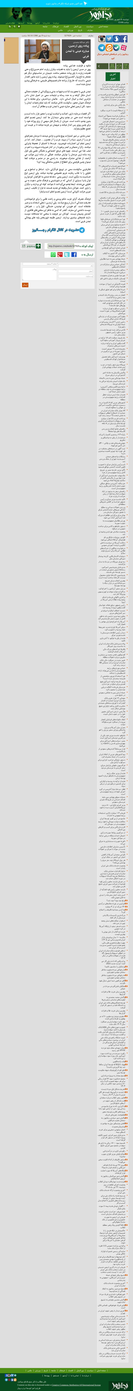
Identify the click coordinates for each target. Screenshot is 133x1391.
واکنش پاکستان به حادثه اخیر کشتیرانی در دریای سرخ (114, 373)
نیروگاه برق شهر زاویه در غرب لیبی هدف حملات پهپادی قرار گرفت (113, 367)
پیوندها (29, 23)
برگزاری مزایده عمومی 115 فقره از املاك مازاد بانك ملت (112, 1247)
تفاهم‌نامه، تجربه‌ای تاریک (115, 1115)
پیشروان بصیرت (118, 1126)
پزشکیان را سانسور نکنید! (115, 966)
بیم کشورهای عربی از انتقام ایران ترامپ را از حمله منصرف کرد (112, 755)
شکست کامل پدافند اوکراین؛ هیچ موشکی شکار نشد (112, 707)
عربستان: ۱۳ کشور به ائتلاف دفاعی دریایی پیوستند (114, 254)
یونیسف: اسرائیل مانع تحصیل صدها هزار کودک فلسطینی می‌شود (113, 359)
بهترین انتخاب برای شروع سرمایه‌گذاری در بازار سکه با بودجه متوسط (114, 583)
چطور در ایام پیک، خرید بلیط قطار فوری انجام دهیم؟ (113, 135)
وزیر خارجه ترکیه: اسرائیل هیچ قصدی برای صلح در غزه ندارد (112, 682)
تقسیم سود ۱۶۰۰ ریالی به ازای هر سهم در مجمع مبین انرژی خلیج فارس (111, 1145)
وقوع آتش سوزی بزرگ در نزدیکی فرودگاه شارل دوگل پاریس (111, 317)
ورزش (70, 30)
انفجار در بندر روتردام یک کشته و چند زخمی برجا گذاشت (111, 296)
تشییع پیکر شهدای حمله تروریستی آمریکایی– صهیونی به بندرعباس (112, 1277)
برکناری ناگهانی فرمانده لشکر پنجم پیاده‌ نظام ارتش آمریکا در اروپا (112, 599)
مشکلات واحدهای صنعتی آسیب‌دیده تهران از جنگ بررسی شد (112, 459)
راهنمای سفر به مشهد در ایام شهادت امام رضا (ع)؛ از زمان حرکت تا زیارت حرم (113, 493)
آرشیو (37, 23)
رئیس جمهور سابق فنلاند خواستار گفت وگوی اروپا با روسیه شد (112, 606)
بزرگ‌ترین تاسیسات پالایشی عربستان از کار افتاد (114, 916)
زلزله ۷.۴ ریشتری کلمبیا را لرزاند (112, 434)
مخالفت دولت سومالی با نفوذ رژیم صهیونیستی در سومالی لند (111, 822)
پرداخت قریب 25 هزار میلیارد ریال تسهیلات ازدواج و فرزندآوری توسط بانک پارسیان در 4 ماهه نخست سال (111, 185)
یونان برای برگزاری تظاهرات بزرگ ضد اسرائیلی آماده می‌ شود (111, 516)
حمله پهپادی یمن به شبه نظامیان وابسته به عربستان (112, 260)
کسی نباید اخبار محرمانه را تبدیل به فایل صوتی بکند (112, 896)
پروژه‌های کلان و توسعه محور (113, 1112)
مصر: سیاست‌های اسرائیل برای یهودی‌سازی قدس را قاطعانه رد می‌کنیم (112, 743)
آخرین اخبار (113, 76)
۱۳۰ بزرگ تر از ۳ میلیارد (115, 906)
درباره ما (56, 23)
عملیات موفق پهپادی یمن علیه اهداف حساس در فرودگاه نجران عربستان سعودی (112, 799)
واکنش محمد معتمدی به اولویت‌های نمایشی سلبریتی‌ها (113, 998)
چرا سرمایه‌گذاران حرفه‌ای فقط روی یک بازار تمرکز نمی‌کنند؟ (113, 220)
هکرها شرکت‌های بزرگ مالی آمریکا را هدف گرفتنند (114, 650)
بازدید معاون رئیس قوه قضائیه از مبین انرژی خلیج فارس (112, 890)
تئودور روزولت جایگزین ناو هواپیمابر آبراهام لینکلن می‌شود (113, 538)
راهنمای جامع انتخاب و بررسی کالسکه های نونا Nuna (113, 430)
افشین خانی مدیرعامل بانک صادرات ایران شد (114, 1349)
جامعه (45, 26)
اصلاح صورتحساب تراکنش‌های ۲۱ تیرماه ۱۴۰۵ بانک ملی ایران (112, 167)
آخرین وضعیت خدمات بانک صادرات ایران (114, 1284)
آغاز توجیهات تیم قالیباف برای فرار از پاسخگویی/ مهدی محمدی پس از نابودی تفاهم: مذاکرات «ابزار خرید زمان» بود (111, 1260)
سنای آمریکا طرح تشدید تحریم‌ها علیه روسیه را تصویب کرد (112, 628)
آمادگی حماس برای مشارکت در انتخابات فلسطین (112, 265)
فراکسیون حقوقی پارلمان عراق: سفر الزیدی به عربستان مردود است (112, 767)
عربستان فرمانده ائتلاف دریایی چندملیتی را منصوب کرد (113, 688)
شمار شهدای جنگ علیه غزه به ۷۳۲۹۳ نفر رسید (113, 1049)
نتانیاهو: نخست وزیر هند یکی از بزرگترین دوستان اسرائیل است (112, 736)
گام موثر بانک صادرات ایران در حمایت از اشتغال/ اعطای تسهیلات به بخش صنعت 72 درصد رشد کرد (111, 413)
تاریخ (80, 30)
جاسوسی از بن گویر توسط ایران (112, 818)
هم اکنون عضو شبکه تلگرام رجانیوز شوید (64, 3)
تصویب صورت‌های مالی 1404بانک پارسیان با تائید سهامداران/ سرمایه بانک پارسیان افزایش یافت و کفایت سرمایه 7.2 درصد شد (111, 1031)
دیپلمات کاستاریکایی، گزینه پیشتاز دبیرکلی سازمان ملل (111, 557)
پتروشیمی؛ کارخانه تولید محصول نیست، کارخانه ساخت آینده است (112, 576)
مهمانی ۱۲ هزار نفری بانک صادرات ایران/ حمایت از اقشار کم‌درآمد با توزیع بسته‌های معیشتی (111, 700)
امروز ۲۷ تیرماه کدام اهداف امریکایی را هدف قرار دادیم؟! (113, 1166)
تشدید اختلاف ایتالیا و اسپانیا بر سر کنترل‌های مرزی (113, 611)
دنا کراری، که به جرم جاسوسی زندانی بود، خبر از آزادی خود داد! (112, 1107)
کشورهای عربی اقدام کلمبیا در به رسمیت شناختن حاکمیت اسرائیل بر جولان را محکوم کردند (112, 405)
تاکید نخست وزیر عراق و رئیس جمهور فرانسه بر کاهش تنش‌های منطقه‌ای (112, 501)
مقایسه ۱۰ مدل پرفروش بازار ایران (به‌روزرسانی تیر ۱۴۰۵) (113, 938)
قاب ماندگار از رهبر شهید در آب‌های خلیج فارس (114, 1102)
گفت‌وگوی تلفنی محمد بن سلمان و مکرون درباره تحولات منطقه (111, 655)
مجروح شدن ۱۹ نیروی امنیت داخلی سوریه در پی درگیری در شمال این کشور (113, 351)
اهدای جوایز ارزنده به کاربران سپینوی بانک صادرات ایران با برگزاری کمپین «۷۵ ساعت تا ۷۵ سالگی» (112, 88)
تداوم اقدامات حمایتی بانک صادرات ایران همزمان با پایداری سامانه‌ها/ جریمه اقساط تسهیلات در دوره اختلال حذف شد (112, 875)
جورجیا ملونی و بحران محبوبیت (112, 275)
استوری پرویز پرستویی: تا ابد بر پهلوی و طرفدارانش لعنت (112, 1017)
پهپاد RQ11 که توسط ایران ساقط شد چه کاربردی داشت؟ (112, 1065)
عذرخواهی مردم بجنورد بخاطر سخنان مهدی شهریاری (113, 970)
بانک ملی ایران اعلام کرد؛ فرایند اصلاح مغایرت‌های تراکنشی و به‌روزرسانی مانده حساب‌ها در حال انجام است (112, 175)
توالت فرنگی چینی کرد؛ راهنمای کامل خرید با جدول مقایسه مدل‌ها (112, 199)
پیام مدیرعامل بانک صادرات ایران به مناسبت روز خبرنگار (112, 644)
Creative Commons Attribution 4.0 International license (76, 1385)
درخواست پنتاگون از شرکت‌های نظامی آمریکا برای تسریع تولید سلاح (112, 550)
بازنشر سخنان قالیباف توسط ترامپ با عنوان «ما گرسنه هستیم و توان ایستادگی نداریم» (112, 142)
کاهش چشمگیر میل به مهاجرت (113, 1123)
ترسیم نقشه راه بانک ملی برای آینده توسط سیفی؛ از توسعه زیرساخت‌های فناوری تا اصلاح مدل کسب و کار (111, 1199)
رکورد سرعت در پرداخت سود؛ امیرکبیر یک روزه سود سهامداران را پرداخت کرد (111, 1055)
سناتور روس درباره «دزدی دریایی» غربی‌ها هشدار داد (114, 271)
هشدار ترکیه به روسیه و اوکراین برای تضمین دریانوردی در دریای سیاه (112, 783)
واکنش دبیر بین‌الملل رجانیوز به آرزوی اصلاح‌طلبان (113, 1177)
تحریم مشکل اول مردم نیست (113, 1089)
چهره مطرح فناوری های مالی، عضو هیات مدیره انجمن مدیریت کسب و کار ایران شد (112, 945)
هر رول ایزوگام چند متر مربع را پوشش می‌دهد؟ (112, 861)
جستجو (56, 1375)
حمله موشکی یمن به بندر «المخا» (112, 378)
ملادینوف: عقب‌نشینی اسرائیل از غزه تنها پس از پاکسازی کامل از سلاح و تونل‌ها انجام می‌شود (112, 478)
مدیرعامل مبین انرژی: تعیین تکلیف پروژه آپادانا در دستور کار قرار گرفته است (111, 1137)
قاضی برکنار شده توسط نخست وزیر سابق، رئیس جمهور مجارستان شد (112, 332)
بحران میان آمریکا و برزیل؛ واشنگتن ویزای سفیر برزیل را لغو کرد (112, 729)
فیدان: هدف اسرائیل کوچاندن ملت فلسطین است (113, 249)
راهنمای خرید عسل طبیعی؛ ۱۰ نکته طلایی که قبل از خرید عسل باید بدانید (112, 213)
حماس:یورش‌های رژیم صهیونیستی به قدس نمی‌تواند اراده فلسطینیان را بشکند (111, 670)
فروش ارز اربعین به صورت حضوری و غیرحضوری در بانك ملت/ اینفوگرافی (113, 1219)
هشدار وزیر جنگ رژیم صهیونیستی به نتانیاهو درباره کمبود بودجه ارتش (111, 775)
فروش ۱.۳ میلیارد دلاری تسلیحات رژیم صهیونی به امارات (111, 814)
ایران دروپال (21, 1388)
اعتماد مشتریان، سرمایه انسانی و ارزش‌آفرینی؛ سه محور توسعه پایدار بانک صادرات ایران (112, 1342)
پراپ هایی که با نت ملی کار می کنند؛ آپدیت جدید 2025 (113, 962)
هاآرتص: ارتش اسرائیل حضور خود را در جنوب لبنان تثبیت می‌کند (113, 714)
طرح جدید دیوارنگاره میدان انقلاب (111, 1181)
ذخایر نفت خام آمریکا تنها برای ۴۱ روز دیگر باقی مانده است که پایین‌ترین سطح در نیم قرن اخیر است (111, 151)
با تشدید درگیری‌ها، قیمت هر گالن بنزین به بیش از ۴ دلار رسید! (112, 1093)
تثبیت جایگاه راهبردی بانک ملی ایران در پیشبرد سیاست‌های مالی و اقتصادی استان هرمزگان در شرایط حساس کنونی (112, 1041)
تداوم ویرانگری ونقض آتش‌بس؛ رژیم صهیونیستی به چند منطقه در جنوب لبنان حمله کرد (111, 389)
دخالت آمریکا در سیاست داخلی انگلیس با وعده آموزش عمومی (112, 543)
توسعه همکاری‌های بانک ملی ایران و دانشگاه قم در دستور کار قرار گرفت (112, 1005)
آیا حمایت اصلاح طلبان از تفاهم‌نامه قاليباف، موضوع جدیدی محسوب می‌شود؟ (111, 160)
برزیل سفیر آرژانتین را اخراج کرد (112, 588)
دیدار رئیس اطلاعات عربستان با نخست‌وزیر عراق (113, 633)
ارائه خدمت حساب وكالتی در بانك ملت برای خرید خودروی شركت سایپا (112, 1334)
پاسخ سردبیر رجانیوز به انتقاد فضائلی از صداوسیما (113, 1289)
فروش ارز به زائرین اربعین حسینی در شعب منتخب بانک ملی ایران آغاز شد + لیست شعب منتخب (111, 1269)
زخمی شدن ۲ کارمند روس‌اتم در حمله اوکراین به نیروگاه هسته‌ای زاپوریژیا (112, 324)
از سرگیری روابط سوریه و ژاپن (113, 832)
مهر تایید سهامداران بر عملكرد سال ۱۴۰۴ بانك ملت (113, 1022)
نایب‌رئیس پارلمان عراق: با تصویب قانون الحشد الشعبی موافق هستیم (111, 465)
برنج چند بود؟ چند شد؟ (116, 900)
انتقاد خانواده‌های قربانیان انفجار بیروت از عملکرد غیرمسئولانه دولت (113, 722)
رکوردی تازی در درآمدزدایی (114, 1151)
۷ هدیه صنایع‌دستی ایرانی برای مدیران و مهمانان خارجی (113, 225)
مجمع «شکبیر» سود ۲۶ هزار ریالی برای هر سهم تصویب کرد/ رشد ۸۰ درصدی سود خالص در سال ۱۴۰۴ (111, 1082)
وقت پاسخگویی (119, 1061)
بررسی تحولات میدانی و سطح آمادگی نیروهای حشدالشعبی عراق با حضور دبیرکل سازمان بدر (111, 509)
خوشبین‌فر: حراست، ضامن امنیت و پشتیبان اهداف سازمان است (112, 1212)
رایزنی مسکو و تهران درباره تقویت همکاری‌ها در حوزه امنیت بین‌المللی (112, 310)
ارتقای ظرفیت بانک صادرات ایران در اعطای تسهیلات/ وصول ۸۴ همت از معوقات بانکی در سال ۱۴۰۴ (112, 954)
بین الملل (77, 26)
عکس (60, 30)
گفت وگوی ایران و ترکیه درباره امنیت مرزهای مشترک (113, 344)
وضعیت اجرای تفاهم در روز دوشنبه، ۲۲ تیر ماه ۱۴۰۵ (114, 1185)
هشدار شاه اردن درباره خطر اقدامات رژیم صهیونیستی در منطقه (113, 397)
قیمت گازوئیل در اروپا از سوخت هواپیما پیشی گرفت (112, 285)
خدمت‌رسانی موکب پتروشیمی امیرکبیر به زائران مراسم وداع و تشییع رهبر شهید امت (112, 1318)
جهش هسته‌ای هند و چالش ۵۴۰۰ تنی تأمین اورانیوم (112, 444)
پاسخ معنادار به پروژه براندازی (113, 1075)
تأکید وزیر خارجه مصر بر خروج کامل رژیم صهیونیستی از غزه (112, 471)
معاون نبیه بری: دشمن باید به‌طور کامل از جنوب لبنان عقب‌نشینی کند (111, 617)
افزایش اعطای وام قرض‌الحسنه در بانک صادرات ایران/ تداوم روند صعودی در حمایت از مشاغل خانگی (111, 98)
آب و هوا (21, 23)
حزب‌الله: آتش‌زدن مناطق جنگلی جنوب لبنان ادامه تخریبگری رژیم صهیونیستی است (112, 485)
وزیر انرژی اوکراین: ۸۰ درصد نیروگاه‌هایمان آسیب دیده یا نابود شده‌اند (112, 807)
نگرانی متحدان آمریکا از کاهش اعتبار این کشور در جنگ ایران (113, 855)
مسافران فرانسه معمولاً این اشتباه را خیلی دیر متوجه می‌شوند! (111, 117)
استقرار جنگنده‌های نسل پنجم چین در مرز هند (113, 922)
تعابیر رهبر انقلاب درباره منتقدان (112, 1097)
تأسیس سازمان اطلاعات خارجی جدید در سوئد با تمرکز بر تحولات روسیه (111, 849)
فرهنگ (55, 26)
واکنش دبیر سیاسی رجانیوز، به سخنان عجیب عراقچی (113, 1119)
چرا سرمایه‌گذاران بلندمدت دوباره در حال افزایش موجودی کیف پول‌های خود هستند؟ (111, 303)
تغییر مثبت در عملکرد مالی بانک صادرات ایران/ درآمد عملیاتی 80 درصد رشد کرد (112, 662)
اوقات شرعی (10, 23)
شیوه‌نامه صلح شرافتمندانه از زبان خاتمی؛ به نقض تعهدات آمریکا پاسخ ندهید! (111, 205)
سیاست (89, 26)
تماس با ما (46, 23)
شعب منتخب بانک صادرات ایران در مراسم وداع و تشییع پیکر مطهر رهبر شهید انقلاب (112, 1326)
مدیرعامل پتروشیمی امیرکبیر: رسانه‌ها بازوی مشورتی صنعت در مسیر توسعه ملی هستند (112, 569)
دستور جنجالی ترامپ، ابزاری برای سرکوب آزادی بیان (111, 761)
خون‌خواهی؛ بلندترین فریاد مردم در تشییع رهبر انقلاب (112, 1295)
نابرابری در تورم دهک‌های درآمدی (111, 903)
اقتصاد (66, 26)
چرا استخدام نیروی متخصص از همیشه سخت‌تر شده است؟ (112, 677)
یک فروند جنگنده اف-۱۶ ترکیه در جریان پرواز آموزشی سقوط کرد (111, 339)
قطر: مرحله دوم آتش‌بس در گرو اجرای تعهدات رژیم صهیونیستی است (112, 791)
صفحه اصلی (103, 26)
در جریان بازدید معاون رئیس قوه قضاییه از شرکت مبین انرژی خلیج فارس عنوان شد (112, 884)
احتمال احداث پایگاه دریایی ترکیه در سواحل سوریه (112, 836)
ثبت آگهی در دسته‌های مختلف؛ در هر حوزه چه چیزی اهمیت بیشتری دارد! (111, 451)
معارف (90, 30)
